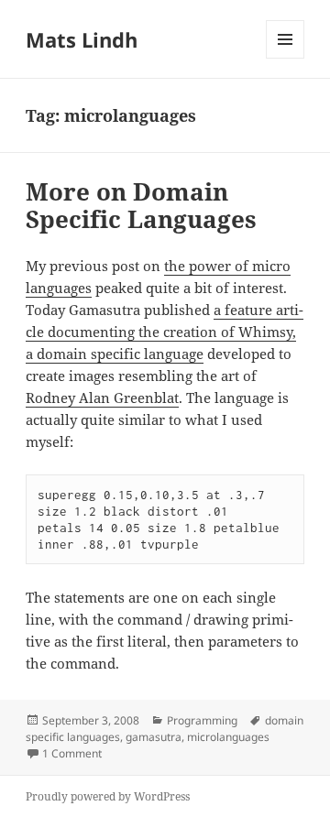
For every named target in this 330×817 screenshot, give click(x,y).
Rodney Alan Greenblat (102, 397)
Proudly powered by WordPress (108, 796)
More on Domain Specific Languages (141, 205)
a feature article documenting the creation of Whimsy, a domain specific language (164, 331)
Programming (202, 720)
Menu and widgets (285, 58)
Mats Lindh (82, 39)
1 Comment (72, 753)
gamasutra (154, 737)
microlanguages (228, 737)
